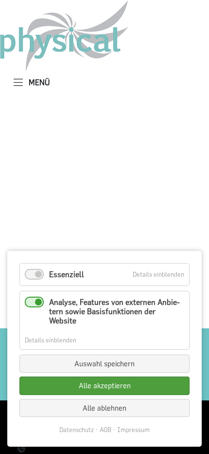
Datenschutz (76, 430)
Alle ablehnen (104, 408)
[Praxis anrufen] (21, 448)
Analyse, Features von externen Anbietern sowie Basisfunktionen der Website (114, 311)
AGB (105, 430)
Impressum (133, 430)
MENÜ (38, 82)
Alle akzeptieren (105, 385)
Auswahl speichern (104, 363)
